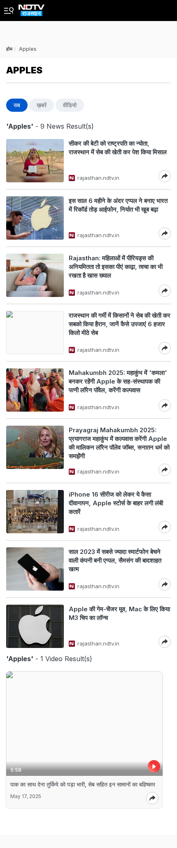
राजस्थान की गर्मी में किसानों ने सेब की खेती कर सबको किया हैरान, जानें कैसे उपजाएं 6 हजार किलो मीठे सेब (119, 324)
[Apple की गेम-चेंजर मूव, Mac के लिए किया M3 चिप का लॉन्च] (35, 626)
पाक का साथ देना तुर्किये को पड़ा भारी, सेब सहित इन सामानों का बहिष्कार (82, 784)
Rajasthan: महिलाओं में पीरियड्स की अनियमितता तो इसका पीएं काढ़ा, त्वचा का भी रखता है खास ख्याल (116, 266)
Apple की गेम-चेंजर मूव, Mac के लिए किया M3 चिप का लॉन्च (119, 613)
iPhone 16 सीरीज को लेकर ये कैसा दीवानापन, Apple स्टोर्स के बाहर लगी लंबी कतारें (116, 503)
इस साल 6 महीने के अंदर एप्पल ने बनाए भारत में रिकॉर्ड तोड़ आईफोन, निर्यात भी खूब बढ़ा (118, 205)
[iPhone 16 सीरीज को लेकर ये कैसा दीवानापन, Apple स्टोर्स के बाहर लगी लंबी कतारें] (35, 511)
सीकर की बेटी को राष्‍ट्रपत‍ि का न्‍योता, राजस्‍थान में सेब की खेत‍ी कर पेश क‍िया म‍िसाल (118, 147)
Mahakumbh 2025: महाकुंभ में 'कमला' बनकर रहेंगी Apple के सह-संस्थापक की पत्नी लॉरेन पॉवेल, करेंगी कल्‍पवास (118, 381)
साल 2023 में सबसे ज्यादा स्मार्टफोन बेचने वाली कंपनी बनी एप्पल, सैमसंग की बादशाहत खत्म (115, 560)
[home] (31, 8)
